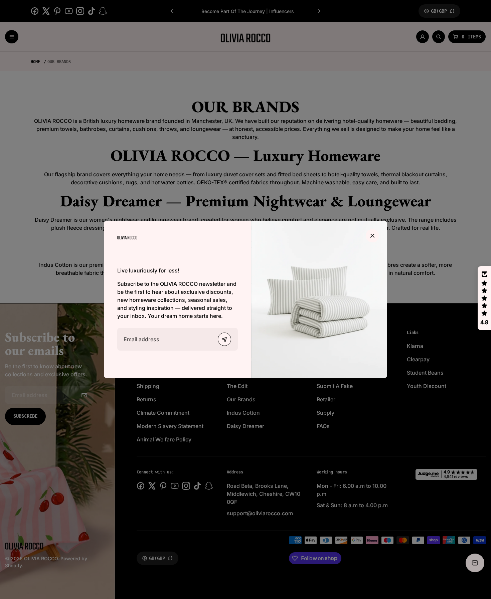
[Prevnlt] (224, 339)
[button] (484, 298)
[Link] (127, 236)
